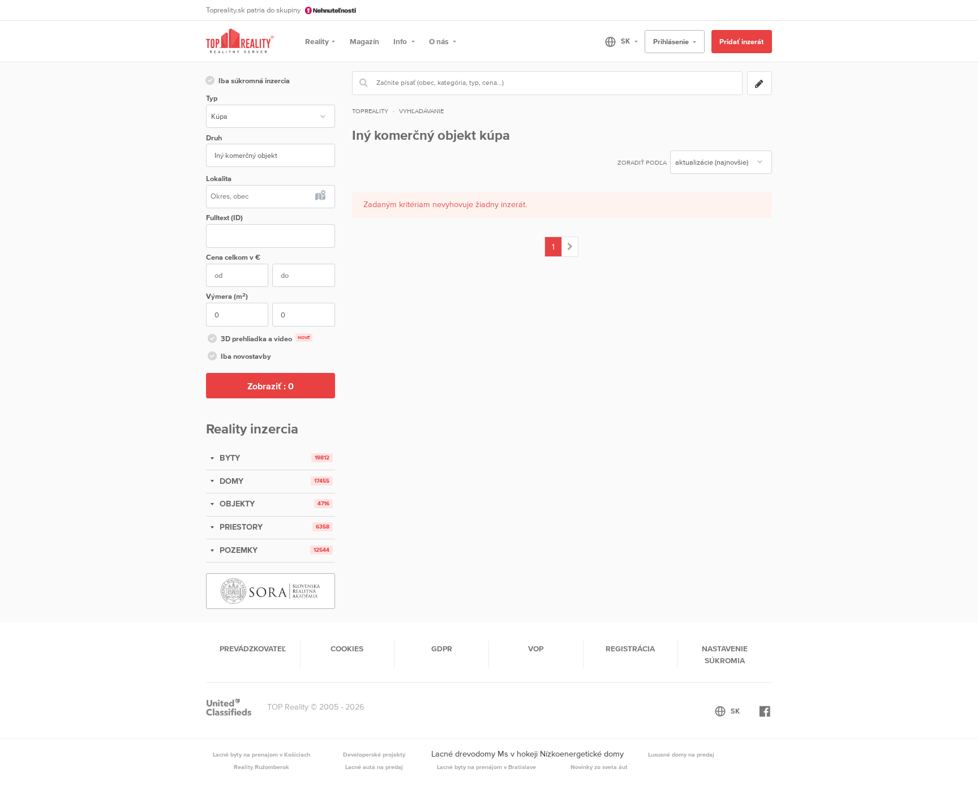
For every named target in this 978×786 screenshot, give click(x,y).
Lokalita (218, 178)
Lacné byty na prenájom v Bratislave (486, 766)
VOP (535, 648)
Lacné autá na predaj (374, 766)
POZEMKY (237, 550)
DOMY (230, 481)
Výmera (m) (227, 296)
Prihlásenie (671, 41)
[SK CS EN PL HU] (616, 41)
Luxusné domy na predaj (681, 754)
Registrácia (630, 648)
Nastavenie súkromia (725, 654)
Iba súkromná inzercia (254, 80)
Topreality (370, 111)
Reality (317, 41)
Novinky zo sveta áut (599, 766)
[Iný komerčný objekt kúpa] (570, 247)
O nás (439, 41)
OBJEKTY (236, 503)
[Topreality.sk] (240, 41)
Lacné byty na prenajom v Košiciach (261, 754)
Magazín (364, 41)
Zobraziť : (270, 386)
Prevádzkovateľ (253, 648)
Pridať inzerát (741, 41)
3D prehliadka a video (265, 338)
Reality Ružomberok (261, 766)
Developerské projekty (374, 754)
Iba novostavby (246, 356)
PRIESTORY (240, 526)
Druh (214, 138)
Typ (211, 98)
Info (401, 41)
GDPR (441, 648)
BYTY (228, 457)
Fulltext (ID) (224, 217)
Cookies (347, 648)
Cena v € (233, 257)
